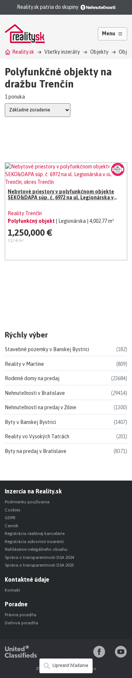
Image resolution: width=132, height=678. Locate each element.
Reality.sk (23, 52)
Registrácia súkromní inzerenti (34, 541)
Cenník (11, 525)
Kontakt (12, 590)
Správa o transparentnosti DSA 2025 (39, 565)
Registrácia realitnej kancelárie (35, 533)
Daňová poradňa (21, 622)
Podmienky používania (27, 501)
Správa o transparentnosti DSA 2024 (39, 557)
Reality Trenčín (25, 213)
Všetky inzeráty (62, 52)
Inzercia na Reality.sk (33, 491)
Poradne (16, 604)
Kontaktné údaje (27, 579)
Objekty (99, 52)
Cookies (12, 510)
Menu (108, 33)
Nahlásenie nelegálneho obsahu (36, 549)
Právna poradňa (20, 614)
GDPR (10, 517)
